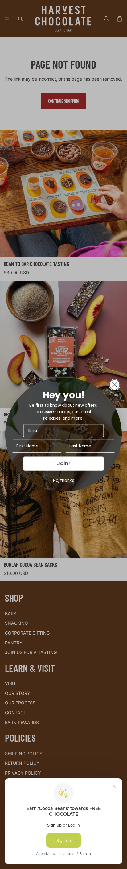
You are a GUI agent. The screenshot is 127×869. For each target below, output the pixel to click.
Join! (63, 463)
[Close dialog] (114, 385)
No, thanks (63, 480)
